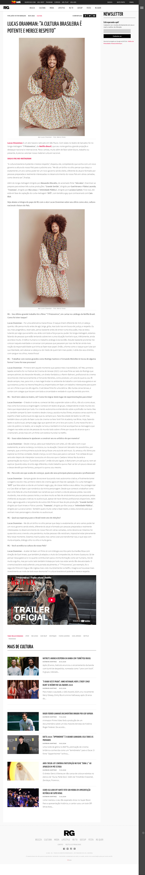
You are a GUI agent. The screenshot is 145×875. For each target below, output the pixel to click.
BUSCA (110, 2)
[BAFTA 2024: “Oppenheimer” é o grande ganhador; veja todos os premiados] (23, 753)
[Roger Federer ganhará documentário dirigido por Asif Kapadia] (23, 730)
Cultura (42, 8)
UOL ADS (73, 2)
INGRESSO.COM (30, 2)
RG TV (71, 8)
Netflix (86, 636)
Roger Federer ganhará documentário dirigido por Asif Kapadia (68, 713)
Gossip (79, 8)
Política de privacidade (73, 844)
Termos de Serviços (116, 43)
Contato (60, 844)
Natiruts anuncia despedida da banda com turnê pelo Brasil (67, 658)
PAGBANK (49, 2)
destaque (52, 636)
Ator (27, 636)
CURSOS (57, 2)
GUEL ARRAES (76, 636)
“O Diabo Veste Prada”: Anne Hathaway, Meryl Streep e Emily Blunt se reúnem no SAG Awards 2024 (66, 683)
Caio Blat (43, 636)
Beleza (32, 8)
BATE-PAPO (121, 2)
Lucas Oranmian (15, 143)
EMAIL (132, 2)
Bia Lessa (34, 636)
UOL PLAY (65, 2)
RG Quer (98, 8)
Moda (52, 8)
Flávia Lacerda (64, 636)
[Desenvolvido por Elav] (69, 861)
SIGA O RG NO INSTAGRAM (19, 158)
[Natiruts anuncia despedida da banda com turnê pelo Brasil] (23, 675)
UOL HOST (40, 2)
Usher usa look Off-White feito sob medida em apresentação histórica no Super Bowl (66, 792)
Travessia (12, 639)
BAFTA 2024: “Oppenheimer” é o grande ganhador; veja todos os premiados (68, 738)
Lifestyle (61, 8)
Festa (89, 8)
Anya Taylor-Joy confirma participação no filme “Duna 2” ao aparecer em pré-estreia (67, 765)
